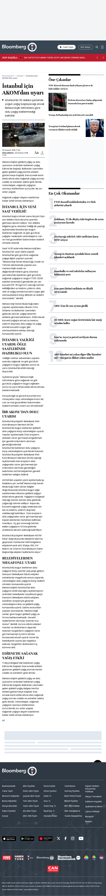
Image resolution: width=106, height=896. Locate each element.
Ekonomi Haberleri (10, 796)
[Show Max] (101, 857)
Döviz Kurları (49, 786)
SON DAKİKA (10, 57)
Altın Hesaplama (72, 811)
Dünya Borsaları (9, 806)
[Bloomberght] (19, 47)
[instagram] (72, 839)
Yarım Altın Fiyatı (31, 806)
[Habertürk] (6, 857)
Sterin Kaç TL (50, 806)
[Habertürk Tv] (19, 857)
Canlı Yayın (7, 791)
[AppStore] (9, 838)
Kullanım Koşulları (93, 801)
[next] (103, 58)
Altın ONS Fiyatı (30, 816)
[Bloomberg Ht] (45, 857)
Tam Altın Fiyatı (30, 801)
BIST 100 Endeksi (72, 806)
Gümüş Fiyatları (72, 791)
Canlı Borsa (69, 786)
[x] (58, 839)
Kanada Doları (50, 816)
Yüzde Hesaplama (73, 816)
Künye (5, 816)
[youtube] (81, 839)
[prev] (97, 58)
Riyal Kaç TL (49, 811)
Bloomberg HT (8, 76)
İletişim (88, 821)
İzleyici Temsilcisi (93, 796)
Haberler (20, 76)
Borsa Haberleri (9, 801)
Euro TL (47, 801)
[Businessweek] (69, 857)
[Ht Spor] (30, 857)
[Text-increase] (36, 153)
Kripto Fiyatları (9, 811)
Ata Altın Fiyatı (29, 811)
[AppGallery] (45, 838)
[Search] (97, 47)
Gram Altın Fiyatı (31, 791)
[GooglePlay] (27, 838)
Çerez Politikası (92, 811)
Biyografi (89, 816)
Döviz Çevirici (50, 791)
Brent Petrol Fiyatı (72, 796)
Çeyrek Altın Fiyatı (31, 796)
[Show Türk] (94, 857)
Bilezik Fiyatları (71, 801)
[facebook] (66, 839)
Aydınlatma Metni (93, 806)
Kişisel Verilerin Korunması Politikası (92, 789)
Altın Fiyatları (29, 786)
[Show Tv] (86, 857)
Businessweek (8, 786)
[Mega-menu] (102, 47)
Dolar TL (47, 796)
